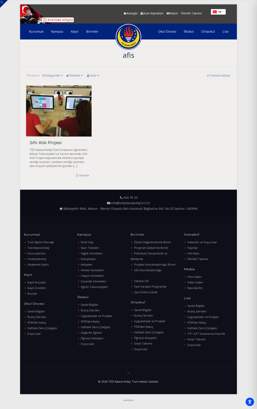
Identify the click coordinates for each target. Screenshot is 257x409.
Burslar (32, 293)
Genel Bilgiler (36, 311)
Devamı (84, 175)
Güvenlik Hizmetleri (93, 281)
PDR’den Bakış (90, 321)
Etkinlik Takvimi (191, 13)
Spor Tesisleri (90, 248)
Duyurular (34, 334)
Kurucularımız (36, 253)
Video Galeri (195, 282)
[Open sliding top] (4, 4)
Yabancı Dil (141, 281)
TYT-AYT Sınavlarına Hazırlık (206, 334)
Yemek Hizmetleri (92, 270)
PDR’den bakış (36, 322)
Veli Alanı (193, 253)
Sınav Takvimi (143, 343)
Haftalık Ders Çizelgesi (42, 328)
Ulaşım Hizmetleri (92, 276)
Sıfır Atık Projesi (46, 142)
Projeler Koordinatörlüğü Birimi (155, 264)
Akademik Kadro (38, 264)
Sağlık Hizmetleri (92, 253)
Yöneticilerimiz (37, 259)
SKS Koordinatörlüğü (148, 270)
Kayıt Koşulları (36, 282)
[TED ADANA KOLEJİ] (128, 37)
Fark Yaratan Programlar (150, 287)
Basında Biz (195, 288)
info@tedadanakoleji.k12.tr (130, 203)
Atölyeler (86, 264)
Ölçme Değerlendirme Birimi (152, 242)
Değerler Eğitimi (91, 333)
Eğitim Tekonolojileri (94, 287)
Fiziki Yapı (87, 242)
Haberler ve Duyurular (202, 242)
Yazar (93, 75)
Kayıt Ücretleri (36, 288)
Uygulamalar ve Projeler (96, 316)
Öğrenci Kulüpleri (92, 338)
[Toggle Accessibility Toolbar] (249, 401)
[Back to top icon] (128, 373)
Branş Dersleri (37, 317)
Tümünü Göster (219, 75)
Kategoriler (52, 75)
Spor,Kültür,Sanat (146, 292)
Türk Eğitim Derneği (40, 242)
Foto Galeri (194, 277)
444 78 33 (130, 197)
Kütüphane (88, 259)
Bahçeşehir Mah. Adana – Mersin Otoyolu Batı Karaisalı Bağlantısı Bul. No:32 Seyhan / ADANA (130, 208)
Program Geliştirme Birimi (151, 248)
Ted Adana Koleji (38, 248)
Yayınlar (192, 248)
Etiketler (75, 75)
